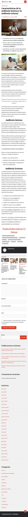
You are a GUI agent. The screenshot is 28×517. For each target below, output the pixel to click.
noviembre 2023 (5, 410)
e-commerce (22, 237)
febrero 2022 (4, 453)
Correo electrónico (6, 305)
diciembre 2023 (5, 407)
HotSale (3, 479)
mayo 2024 (3, 392)
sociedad (13, 241)
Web (2, 312)
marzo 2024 (4, 398)
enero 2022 (4, 456)
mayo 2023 (3, 429)
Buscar (3, 335)
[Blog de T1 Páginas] (6, 1)
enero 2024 (4, 404)
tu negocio (5, 243)
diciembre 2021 (5, 460)
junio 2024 (3, 388)
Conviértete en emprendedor (7, 473)
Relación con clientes (6, 489)
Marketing (3, 482)
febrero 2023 (4, 438)
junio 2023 (3, 426)
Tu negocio (4, 5)
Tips (2, 495)
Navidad (3, 485)
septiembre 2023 (5, 416)
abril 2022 (3, 447)
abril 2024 (3, 395)
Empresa (4, 239)
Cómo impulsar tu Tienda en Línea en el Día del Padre (13, 353)
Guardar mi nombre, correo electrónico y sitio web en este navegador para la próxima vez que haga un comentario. (13, 322)
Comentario (4, 283)
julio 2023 (3, 422)
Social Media (4, 492)
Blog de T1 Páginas (12, 514)
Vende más (3, 507)
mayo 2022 (3, 444)
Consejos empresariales (8, 235)
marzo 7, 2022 (14, 16)
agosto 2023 (4, 419)
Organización (5, 241)
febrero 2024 (4, 401)
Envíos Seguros (4, 476)
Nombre (3, 298)
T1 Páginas (20, 241)
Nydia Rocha (6, 16)
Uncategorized (4, 504)
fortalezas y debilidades (14, 239)
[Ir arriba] (25, 511)
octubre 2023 (4, 413)
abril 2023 (3, 432)
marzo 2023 (4, 435)
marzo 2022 (4, 450)
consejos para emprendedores (9, 237)
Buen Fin (3, 470)
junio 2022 (3, 441)
